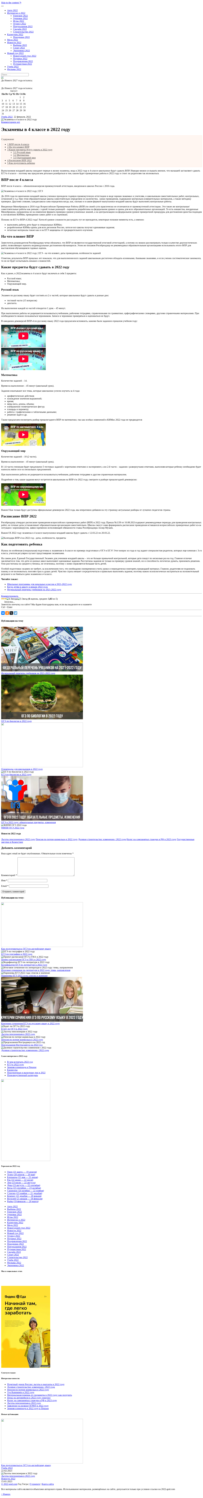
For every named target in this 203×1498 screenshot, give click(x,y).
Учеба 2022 (7, 117)
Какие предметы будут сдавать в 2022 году (29, 149)
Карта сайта (48, 1484)
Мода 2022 (12, 1225)
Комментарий (9, 875)
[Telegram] (15, 613)
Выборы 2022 (14, 1209)
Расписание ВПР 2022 (19, 160)
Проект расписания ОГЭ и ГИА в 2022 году (23, 959)
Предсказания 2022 (17, 1246)
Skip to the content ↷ (11, 2)
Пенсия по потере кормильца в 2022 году (57, 839)
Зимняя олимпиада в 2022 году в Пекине (28, 1408)
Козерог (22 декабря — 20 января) (24, 1196)
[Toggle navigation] (2, 6)
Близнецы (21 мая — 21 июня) (22, 1177)
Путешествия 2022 (16, 1249)
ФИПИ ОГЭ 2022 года (12, 827)
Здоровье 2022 (14, 1214)
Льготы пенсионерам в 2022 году (18, 839)
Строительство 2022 (17, 1257)
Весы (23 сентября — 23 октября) (24, 1188)
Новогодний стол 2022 (18, 1228)
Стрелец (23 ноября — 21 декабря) (24, 1193)
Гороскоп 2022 (14, 1212)
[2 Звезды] (4, 599)
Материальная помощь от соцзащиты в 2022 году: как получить (39, 1395)
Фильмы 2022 (14, 1262)
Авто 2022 (12, 1206)
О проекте (35, 1484)
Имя (4, 880)
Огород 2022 (13, 1236)
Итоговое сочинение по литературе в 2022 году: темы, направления (35, 970)
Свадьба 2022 (14, 1252)
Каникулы (12, 1070)
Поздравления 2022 (17, 1241)
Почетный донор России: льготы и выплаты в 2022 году (35, 1384)
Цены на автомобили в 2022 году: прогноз (28, 1397)
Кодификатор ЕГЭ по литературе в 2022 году (24, 965)
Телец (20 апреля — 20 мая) (21, 1174)
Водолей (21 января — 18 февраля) (25, 1198)
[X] (11, 613)
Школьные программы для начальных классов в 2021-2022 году (39, 584)
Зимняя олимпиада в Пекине (21, 1067)
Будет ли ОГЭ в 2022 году (14, 1029)
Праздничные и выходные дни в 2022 (26, 1072)
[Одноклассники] (7, 613)
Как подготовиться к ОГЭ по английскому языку (26, 949)
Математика (21, 155)
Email (4, 886)
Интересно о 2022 (16, 1220)
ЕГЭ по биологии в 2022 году (16, 774)
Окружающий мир (24, 157)
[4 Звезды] (12, 599)
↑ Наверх (5, 1494)
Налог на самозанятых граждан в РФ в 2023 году (151, 839)
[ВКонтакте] (3, 613)
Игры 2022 (12, 1217)
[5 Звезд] (22, 599)
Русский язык (22, 152)
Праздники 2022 (15, 1244)
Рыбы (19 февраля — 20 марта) (22, 1201)
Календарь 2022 (15, 1222)
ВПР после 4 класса (18, 144)
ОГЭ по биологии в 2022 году (16, 721)
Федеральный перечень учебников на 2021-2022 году (34, 589)
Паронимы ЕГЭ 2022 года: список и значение (24, 975)
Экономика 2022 (15, 1265)
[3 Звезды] (6, 599)
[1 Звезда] (2, 599)
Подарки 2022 (14, 1238)
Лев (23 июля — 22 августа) (21, 1182)
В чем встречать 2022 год (20, 1062)
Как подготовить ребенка (21, 163)
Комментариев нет (10, 122)
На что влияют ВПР (18, 147)
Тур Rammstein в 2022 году (20, 1392)
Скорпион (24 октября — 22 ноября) (25, 1190)
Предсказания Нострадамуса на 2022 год (22, 1045)
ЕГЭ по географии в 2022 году (16, 954)
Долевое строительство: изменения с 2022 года (102, 839)
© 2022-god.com (9, 1484)
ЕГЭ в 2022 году (15, 1064)
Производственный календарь (22, 1075)
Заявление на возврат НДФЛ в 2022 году (28, 1406)
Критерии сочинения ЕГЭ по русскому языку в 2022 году (30, 1023)
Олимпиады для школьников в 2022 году (22, 769)
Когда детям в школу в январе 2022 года (27, 587)
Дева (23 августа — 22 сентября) (23, 1185)
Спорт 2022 (13, 1254)
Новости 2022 (14, 1230)
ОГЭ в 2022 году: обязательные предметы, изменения (28, 822)
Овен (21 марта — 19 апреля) (22, 1172)
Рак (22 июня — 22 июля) (20, 1180)
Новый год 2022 (15, 1233)
